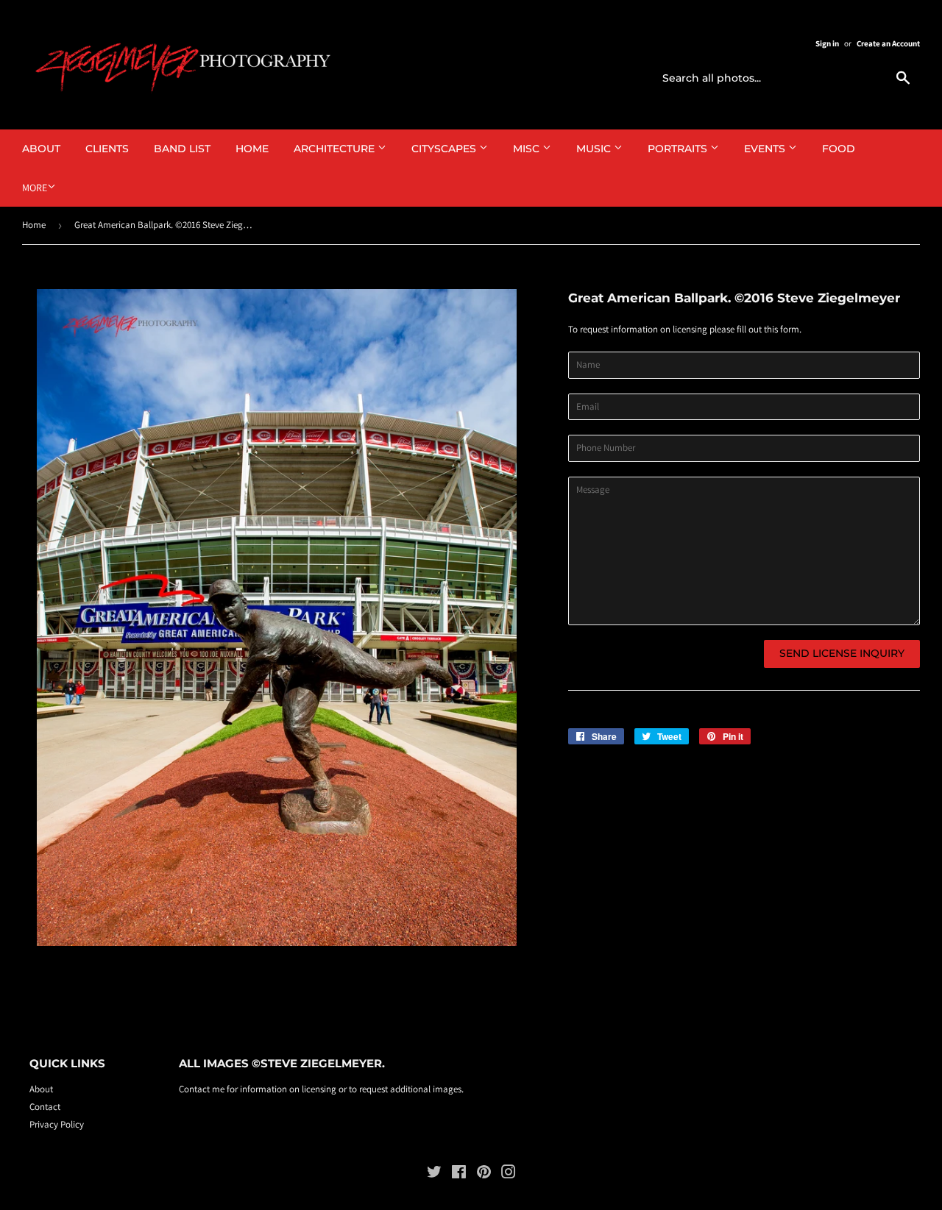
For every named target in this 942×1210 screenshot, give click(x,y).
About (41, 148)
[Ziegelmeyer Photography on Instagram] (508, 1174)
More (34, 187)
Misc (527, 148)
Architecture (336, 148)
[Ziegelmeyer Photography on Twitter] (434, 1174)
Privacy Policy (56, 1124)
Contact (44, 1106)
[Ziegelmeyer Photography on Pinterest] (484, 1174)
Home (252, 148)
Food (838, 148)
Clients (107, 148)
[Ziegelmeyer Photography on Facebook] (459, 1174)
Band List (182, 148)
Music (595, 148)
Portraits (679, 148)
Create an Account (888, 43)
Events (766, 148)
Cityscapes (445, 148)
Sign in (827, 43)
